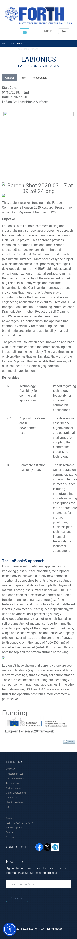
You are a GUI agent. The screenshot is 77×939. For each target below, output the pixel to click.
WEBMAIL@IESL (14, 827)
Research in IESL (14, 773)
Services (10, 832)
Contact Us (12, 797)
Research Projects (15, 778)
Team (23, 77)
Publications (12, 783)
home (20, 43)
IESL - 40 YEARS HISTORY (19, 822)
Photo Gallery (39, 77)
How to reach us (14, 802)
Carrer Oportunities (16, 792)
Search (9, 817)
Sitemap (10, 837)
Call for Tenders (14, 788)
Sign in (48, 31)
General (9, 77)
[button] (9, 929)
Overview (10, 768)
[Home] (38, 15)
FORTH (9, 807)
